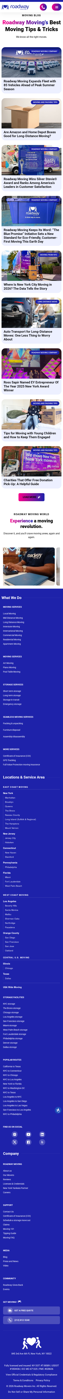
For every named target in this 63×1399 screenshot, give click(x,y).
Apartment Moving (12, 644)
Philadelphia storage (12, 1038)
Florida (7, 872)
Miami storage (10, 1025)
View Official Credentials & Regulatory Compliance (31, 1374)
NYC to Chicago (10, 1075)
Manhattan (10, 797)
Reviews (7, 1179)
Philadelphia (11, 867)
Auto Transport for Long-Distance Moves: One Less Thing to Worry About (28, 335)
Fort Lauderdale (12, 881)
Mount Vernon (12, 827)
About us (7, 1171)
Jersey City (10, 838)
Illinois (6, 963)
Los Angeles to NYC (12, 1097)
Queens (9, 806)
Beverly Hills (11, 905)
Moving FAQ (9, 1237)
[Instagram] (15, 1134)
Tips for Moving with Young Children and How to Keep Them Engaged (30, 435)
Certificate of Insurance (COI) (17, 756)
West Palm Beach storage (15, 1030)
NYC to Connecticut (12, 1071)
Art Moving (8, 663)
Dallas (8, 978)
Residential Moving (12, 639)
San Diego (10, 937)
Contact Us (8, 1211)
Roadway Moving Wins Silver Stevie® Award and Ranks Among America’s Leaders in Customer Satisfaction (30, 183)
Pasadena (10, 927)
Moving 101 (8, 1229)
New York (8, 793)
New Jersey (9, 833)
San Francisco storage (13, 1021)
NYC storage (9, 1004)
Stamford (9, 856)
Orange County (11, 933)
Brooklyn (9, 801)
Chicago (9, 968)
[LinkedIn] (42, 1134)
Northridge (10, 922)
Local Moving (9, 613)
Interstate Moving (11, 626)
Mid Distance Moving (13, 618)
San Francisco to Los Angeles (17, 1110)
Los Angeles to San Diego (15, 1101)
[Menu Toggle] (56, 7)
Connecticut (9, 848)
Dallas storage (10, 1047)
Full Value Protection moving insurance (21, 764)
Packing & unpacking (13, 723)
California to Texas (12, 1066)
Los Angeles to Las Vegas (15, 1105)
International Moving (13, 631)
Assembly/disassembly (14, 736)
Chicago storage (11, 1012)
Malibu (8, 914)
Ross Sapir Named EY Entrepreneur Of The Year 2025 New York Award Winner (31, 386)
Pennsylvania (10, 862)
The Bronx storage (11, 1008)
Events (6, 1289)
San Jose (9, 946)
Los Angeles (9, 901)
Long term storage (12, 695)
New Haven (10, 852)
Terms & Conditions (23, 1380)
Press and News (10, 1261)
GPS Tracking (9, 760)
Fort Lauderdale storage (14, 1034)
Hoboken (9, 842)
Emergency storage (12, 704)
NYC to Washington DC (14, 1088)
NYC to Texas (9, 1092)
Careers (6, 1192)
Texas (6, 973)
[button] (31, 497)
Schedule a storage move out (16, 1220)
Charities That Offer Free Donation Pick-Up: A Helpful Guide (28, 482)
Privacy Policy (43, 1380)
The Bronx (10, 810)
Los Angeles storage (12, 1017)
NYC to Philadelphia (12, 1114)
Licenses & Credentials (13, 1184)
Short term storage (12, 691)
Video (5, 1265)
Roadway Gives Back (13, 1285)
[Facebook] (28, 1142)
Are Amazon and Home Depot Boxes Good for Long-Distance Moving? (30, 134)
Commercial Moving (12, 635)
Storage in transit (11, 699)
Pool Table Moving (11, 671)
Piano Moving (9, 667)
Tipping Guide (9, 1233)
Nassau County (12, 814)
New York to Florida (12, 1084)
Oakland (9, 950)
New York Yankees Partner (15, 1188)
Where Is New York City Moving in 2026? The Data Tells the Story (28, 286)
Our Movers (8, 1175)
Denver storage (10, 1043)
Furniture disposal (11, 730)
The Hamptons (12, 823)
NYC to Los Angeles (12, 1079)
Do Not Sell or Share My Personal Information (31, 1391)
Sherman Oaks (12, 918)
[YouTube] (28, 1134)
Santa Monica (11, 909)
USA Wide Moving (12, 987)
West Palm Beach (13, 885)
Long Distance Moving (13, 622)
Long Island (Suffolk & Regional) (20, 819)
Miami (8, 877)
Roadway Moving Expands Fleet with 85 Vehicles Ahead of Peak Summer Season (30, 85)
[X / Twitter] (15, 1142)
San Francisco (12, 941)
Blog (5, 1257)
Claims (6, 1224)
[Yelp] (42, 1142)
